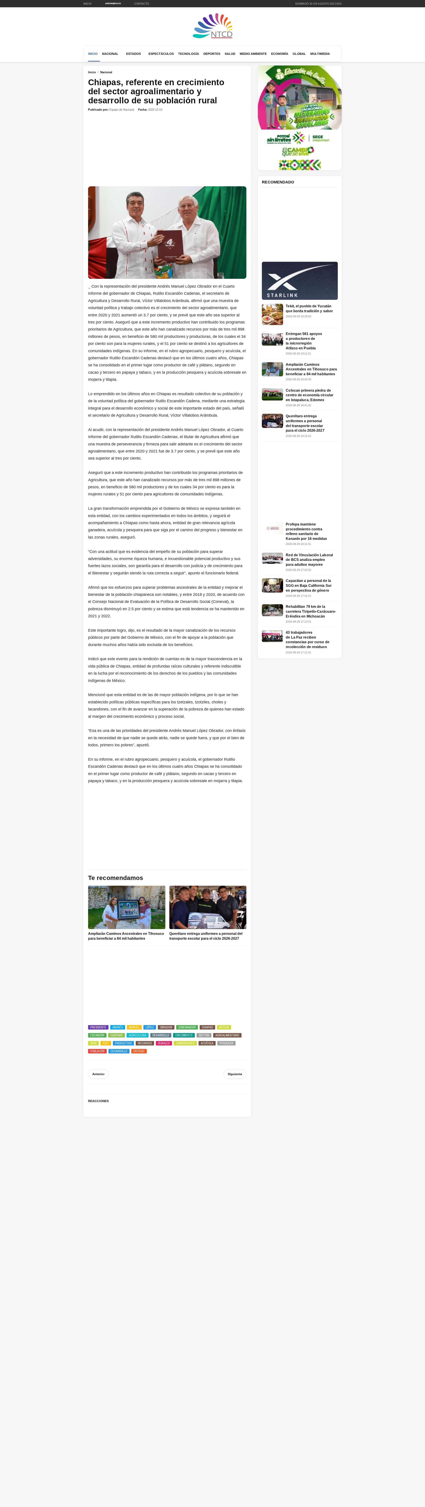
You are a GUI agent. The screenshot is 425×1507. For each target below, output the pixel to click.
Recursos (145, 1043)
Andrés (117, 1027)
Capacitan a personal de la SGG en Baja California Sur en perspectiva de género (309, 585)
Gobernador (187, 1027)
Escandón (97, 1035)
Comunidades (185, 1043)
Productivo (123, 1043)
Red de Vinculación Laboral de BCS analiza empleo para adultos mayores (309, 559)
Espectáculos (161, 54)
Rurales (164, 1043)
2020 (93, 1043)
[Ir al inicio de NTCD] (212, 26)
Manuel (134, 1027)
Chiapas (207, 1027)
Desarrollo (161, 1035)
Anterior (98, 1074)
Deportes (211, 54)
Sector (204, 1035)
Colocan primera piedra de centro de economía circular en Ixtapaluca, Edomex (309, 395)
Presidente (98, 1027)
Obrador (166, 1027)
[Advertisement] (167, 149)
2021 (106, 1043)
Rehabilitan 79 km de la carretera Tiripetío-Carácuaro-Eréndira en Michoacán (311, 611)
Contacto (141, 3)
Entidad (139, 1051)
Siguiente (235, 1074)
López (150, 1027)
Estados (133, 54)
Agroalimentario (227, 1035)
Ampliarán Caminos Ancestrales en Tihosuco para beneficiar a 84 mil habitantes (311, 369)
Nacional (110, 54)
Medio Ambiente (253, 54)
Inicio (87, 3)
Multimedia (320, 54)
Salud (230, 54)
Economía (279, 54)
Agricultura (137, 1035)
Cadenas (116, 1035)
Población (97, 1051)
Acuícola (207, 1043)
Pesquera (226, 1043)
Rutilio (224, 1027)
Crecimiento (184, 1035)
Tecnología (188, 54)
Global (299, 54)
